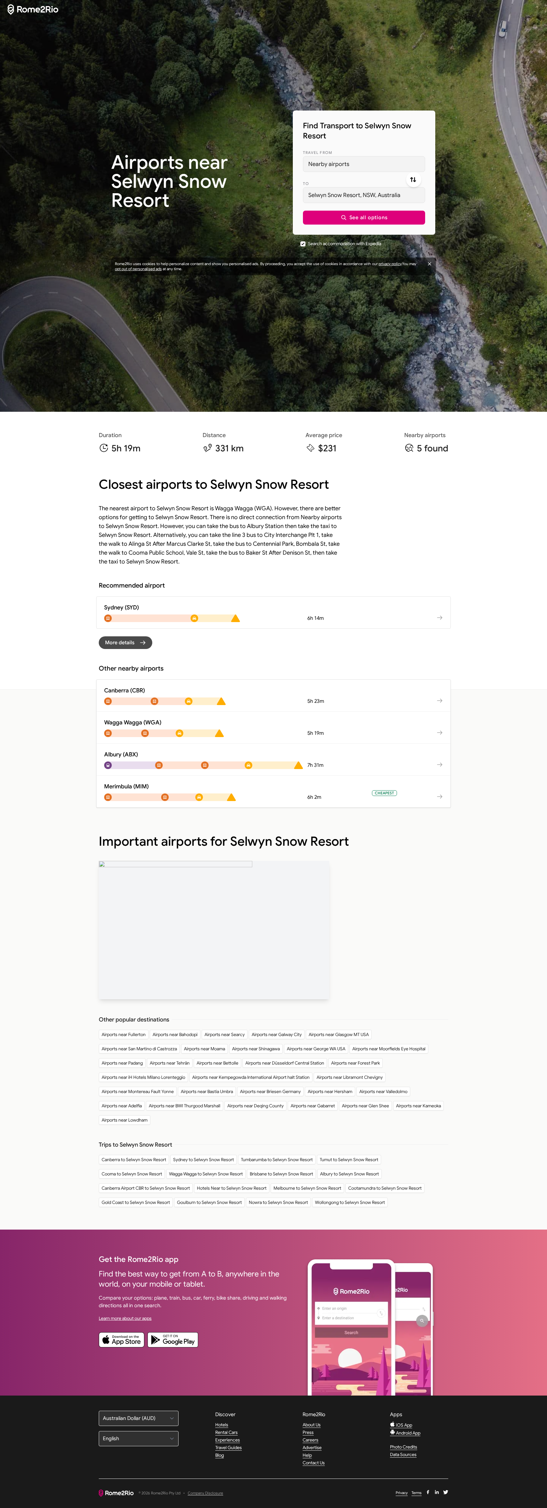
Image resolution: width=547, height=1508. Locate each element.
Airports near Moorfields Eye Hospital (388, 1049)
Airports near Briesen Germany (270, 1091)
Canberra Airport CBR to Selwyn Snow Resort (146, 1188)
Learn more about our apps (125, 1318)
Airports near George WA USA (316, 1049)
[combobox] (364, 164)
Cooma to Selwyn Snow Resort (132, 1174)
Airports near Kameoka (418, 1106)
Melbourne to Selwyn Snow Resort (307, 1188)
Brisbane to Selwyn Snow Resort (281, 1174)
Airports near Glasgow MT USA (339, 1034)
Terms (417, 1492)
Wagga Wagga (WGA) (132, 722)
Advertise (312, 1447)
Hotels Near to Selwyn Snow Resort (232, 1188)
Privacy (402, 1492)
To (306, 183)
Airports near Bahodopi (175, 1034)
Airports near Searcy (224, 1034)
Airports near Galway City (277, 1034)
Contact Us (314, 1463)
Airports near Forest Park (355, 1063)
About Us (312, 1425)
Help (307, 1455)
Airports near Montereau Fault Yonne (138, 1091)
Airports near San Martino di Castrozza (139, 1049)
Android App (407, 1433)
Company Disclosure (205, 1493)
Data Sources (403, 1454)
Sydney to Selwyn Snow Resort (203, 1159)
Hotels (221, 1425)
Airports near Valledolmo (383, 1091)
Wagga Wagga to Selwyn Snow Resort (206, 1174)
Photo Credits (403, 1447)
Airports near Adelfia (122, 1106)
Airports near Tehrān (170, 1063)
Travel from (317, 152)
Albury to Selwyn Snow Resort (349, 1174)
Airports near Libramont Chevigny (350, 1077)
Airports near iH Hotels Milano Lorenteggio (143, 1077)
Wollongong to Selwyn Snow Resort (350, 1202)
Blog (219, 1455)
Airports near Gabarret (313, 1106)
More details (120, 642)
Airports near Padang (122, 1063)
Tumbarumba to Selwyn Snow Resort (277, 1159)
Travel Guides (228, 1447)
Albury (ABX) (121, 754)
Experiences (227, 1440)
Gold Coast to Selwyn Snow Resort (136, 1202)
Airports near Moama (204, 1049)
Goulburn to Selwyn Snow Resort (209, 1202)
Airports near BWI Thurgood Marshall (184, 1106)
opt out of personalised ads (138, 268)
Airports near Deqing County (255, 1106)
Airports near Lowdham (125, 1120)
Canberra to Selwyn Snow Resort (134, 1159)
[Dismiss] (429, 263)
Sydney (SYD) (121, 607)
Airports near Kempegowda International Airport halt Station (251, 1077)
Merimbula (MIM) (126, 786)
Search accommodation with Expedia (344, 243)
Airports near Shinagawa (256, 1049)
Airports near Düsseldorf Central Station (284, 1063)
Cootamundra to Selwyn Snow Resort (385, 1188)
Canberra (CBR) (124, 690)
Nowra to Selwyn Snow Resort (278, 1202)
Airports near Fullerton (124, 1034)
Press (308, 1432)
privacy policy (390, 263)
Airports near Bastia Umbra (207, 1091)
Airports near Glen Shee (365, 1106)
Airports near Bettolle (217, 1063)
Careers (310, 1440)
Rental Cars (226, 1432)
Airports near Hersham (330, 1091)
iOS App (403, 1425)
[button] (364, 218)
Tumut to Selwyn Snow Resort (349, 1159)
